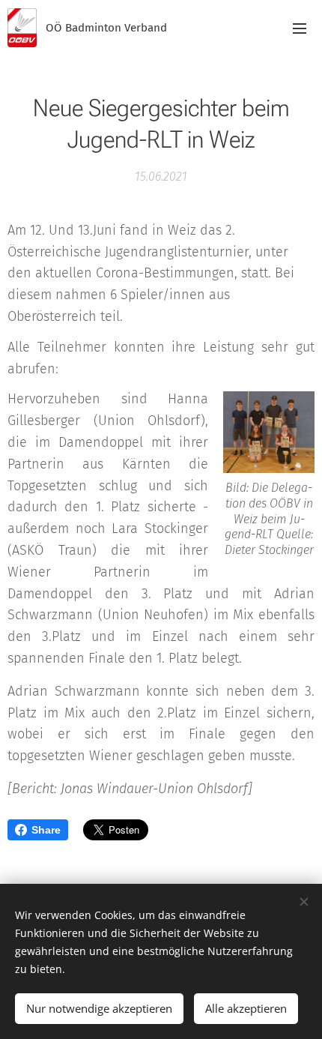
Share (46, 830)
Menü (300, 28)
